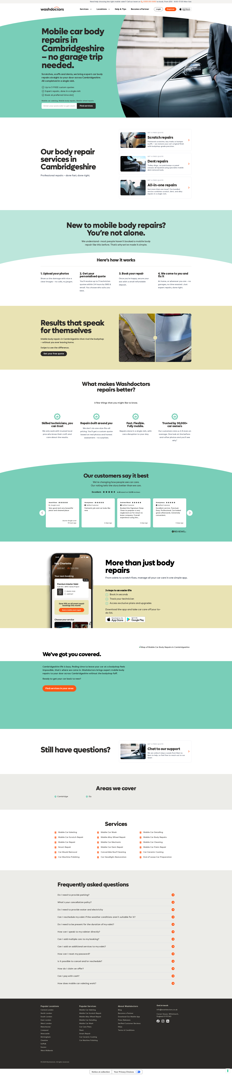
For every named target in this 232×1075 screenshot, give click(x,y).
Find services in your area (59, 688)
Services (84, 9)
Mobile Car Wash (109, 832)
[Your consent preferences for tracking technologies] (227, 1070)
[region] (116, 513)
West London (46, 1023)
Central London (47, 1010)
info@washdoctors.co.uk (167, 1010)
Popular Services (87, 1006)
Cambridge (62, 796)
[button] (42, 513)
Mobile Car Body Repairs (155, 837)
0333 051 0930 (149, 2)
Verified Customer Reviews (129, 1023)
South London (46, 1017)
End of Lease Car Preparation (157, 857)
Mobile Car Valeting (67, 832)
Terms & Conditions (126, 1030)
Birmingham (46, 1037)
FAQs (120, 1027)
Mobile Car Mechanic (111, 842)
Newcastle (45, 1034)
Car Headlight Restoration (113, 857)
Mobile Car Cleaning (153, 842)
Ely (90, 796)
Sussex (43, 1047)
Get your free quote (54, 353)
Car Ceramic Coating (153, 852)
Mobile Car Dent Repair (112, 847)
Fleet (81, 1030)
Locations (102, 9)
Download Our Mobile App (129, 1017)
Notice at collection (101, 1072)
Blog (120, 1010)
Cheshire (44, 1040)
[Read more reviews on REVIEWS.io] (179, 531)
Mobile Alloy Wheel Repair (113, 837)
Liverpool (44, 1030)
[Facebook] (158, 1021)
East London (46, 1020)
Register (170, 9)
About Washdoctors (128, 1006)
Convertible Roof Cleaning (113, 852)
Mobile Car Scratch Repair (70, 837)
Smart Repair (64, 847)
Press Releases (124, 1020)
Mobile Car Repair (66, 842)
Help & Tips (120, 9)
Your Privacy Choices (124, 1072)
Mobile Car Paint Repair (154, 847)
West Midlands (47, 1050)
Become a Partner (140, 9)
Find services (86, 106)
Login (158, 9)
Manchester (46, 1027)
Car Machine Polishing (69, 857)
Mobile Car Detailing (153, 832)
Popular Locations (50, 1006)
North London (46, 1013)
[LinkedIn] (167, 1021)
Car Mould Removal (67, 852)
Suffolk (43, 1044)
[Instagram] (162, 1021)
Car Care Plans (85, 1027)
